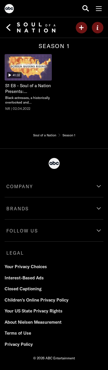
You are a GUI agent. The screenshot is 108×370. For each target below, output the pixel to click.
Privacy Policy (19, 344)
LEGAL (15, 252)
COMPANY (19, 186)
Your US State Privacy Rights (33, 311)
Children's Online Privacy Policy (37, 300)
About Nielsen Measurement (33, 322)
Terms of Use (18, 333)
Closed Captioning (23, 288)
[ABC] (9, 9)
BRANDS (17, 208)
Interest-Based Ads (24, 278)
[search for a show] (85, 8)
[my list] (81, 27)
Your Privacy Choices (26, 266)
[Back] (8, 27)
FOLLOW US (22, 230)
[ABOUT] (97, 27)
